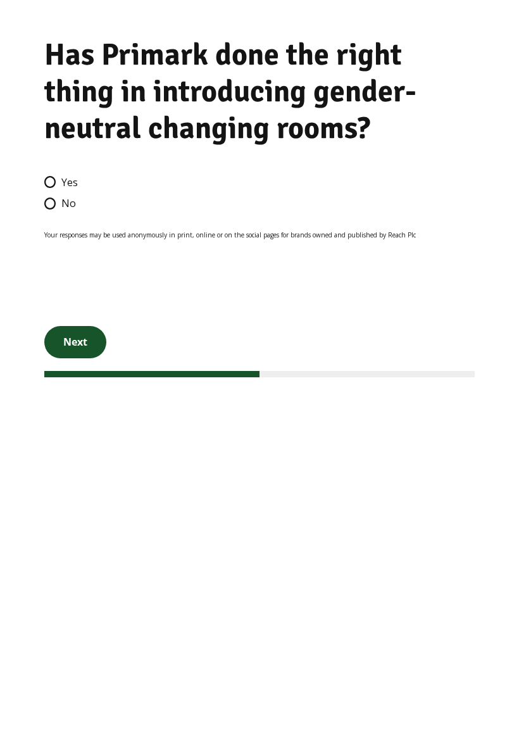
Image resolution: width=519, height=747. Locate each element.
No (68, 203)
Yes (69, 182)
